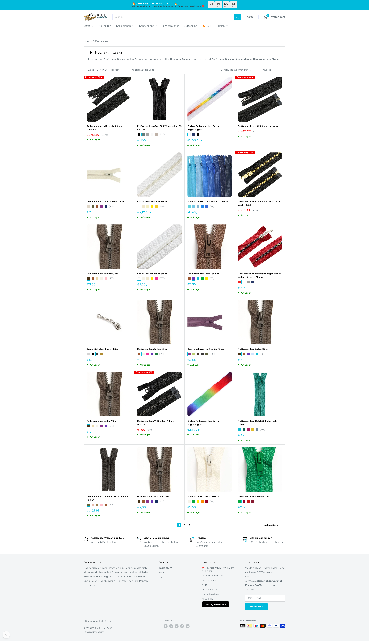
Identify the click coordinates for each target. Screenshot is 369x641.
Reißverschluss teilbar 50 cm (203, 496)
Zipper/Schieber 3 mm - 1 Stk (102, 349)
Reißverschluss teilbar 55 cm (203, 273)
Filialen (221, 25)
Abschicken (256, 606)
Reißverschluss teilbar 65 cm (153, 349)
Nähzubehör (146, 25)
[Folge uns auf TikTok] (182, 626)
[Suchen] (237, 17)
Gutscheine (190, 25)
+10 (161, 501)
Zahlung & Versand (213, 575)
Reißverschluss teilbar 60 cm (253, 496)
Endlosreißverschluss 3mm (152, 201)
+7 (161, 354)
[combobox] (173, 17)
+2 (212, 501)
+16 (111, 206)
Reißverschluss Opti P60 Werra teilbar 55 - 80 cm (159, 128)
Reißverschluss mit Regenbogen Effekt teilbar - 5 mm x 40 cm (259, 275)
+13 (111, 426)
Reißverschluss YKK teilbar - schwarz (258, 126)
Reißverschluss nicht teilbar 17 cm (105, 201)
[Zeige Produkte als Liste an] (279, 70)
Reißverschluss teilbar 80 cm (102, 273)
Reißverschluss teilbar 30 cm (153, 496)
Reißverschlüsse (101, 41)
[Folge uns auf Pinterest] (177, 626)
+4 (212, 206)
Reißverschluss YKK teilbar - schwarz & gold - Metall (259, 203)
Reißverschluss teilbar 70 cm (102, 421)
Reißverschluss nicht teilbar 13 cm (206, 349)
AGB (204, 585)
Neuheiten (105, 25)
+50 (162, 206)
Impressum (165, 567)
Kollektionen (123, 25)
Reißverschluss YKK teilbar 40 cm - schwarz (156, 423)
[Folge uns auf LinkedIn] (188, 626)
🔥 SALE (207, 25)
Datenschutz (209, 589)
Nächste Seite (270, 525)
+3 (212, 279)
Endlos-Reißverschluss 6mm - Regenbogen (203, 128)
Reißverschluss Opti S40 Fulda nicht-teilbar (258, 423)
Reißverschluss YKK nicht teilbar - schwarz (105, 128)
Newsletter (208, 599)
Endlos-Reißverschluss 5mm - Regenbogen (203, 423)
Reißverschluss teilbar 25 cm (253, 349)
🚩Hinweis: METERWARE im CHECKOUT (218, 569)
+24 (111, 505)
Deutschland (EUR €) (96, 621)
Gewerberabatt (210, 594)
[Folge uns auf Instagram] (171, 626)
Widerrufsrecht (210, 580)
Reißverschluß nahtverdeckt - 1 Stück (207, 201)
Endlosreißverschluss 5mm (152, 273)
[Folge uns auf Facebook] (166, 626)
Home (87, 41)
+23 (161, 134)
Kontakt (163, 572)
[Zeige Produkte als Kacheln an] (275, 70)
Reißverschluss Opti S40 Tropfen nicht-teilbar (108, 498)
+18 (212, 354)
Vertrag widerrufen (215, 604)
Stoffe (87, 25)
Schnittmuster (170, 25)
